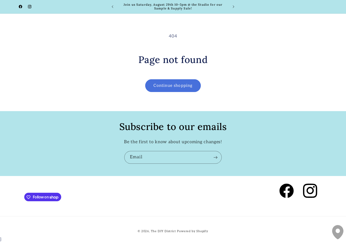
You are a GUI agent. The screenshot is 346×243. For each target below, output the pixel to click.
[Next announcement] (233, 7)
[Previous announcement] (112, 7)
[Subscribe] (215, 157)
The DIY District (163, 231)
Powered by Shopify (192, 231)
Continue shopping (173, 85)
